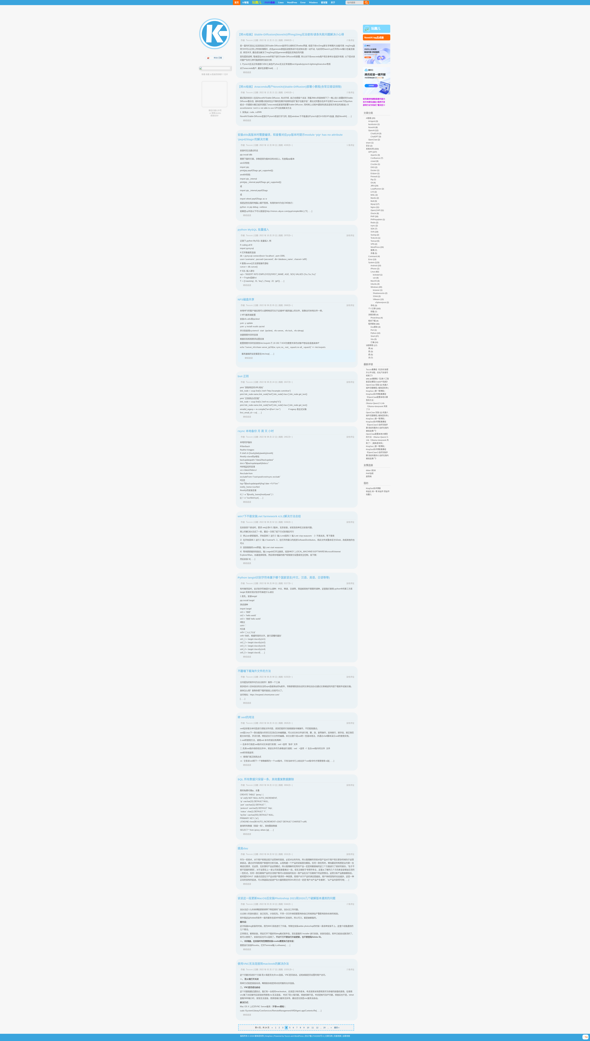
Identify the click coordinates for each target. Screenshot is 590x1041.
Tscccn (249, 40)
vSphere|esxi (380, 302)
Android (374, 266)
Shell (373, 336)
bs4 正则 (243, 376)
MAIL (373, 195)
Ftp (372, 180)
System (371, 262)
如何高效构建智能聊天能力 (374, 99)
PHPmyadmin (376, 219)
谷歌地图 (346, 1036)
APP (370, 152)
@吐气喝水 (208, 57)
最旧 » (336, 1028)
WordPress (292, 2)
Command (372, 256)
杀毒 (372, 253)
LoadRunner (376, 189)
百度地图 (337, 1036)
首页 (236, 2)
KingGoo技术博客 (373, 488)
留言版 (324, 2)
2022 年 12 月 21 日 (268, 40)
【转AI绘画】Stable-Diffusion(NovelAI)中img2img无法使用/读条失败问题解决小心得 (291, 34)
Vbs (372, 339)
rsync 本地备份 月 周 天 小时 (256, 431)
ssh (374, 278)
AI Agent (371, 121)
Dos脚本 (374, 327)
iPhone (374, 269)
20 (324, 1028)
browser (376, 290)
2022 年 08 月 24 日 (268, 382)
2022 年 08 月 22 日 (268, 437)
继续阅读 (247, 72)
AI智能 (245, 2)
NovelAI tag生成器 (374, 37)
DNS (373, 167)
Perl (372, 330)
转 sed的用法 (246, 717)
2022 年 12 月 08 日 (268, 145)
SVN (372, 232)
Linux (281, 2)
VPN (372, 244)
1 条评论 (350, 145)
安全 (368, 146)
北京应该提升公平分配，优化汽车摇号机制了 (377, 372)
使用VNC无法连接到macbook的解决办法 (263, 963)
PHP (372, 216)
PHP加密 (370, 473)
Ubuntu (374, 284)
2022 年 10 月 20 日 (268, 235)
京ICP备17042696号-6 (314, 1036)
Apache (374, 155)
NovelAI (371, 127)
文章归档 (328, 1036)
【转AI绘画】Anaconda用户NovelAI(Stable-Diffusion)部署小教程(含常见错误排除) (290, 86)
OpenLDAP (375, 210)
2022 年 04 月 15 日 (268, 723)
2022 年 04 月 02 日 (268, 854)
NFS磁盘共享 (246, 299)
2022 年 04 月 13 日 (268, 785)
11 (313, 1028)
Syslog (373, 235)
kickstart (376, 275)
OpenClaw (372, 140)
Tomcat (374, 241)
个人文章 (372, 309)
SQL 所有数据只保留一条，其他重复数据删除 (266, 779)
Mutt (372, 201)
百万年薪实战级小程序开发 (374, 102)
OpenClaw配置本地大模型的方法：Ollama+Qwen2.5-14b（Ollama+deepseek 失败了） (377, 403)
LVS (372, 192)
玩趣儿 (375, 28)
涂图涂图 (372, 315)
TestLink (374, 238)
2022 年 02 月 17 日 (268, 969)
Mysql (373, 204)
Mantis (373, 198)
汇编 (372, 342)
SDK (372, 229)
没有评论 (350, 235)
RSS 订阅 (218, 58)
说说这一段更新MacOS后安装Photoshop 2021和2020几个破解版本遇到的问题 (286, 898)
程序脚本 (372, 324)
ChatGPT (374, 137)
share (368, 143)
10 (308, 1028)
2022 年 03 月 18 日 (268, 904)
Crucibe (374, 164)
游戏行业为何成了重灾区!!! (374, 105)
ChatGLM (375, 134)
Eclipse (374, 173)
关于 (333, 2)
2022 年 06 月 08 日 (268, 677)
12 (317, 1028)
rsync (373, 226)
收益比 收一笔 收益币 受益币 (377, 491)
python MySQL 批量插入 (253, 229)
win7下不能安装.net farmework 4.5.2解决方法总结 (269, 516)
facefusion (372, 124)
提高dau (243, 848)
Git (372, 183)
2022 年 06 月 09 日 (268, 583)
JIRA (372, 186)
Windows (313, 2)
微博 (372, 250)
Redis (373, 223)
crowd (373, 161)
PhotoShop (375, 318)
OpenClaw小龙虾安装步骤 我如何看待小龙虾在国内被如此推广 (377, 428)
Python (373, 333)
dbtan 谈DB (371, 470)
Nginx (373, 207)
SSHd (375, 296)
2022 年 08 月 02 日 (268, 522)
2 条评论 (350, 40)
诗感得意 (369, 345)
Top (586, 1037)
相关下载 (372, 321)
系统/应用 (370, 149)
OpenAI (371, 130)
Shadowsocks (379, 293)
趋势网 (369, 477)
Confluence (375, 158)
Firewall (374, 176)
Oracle (373, 213)
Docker (374, 170)
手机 (372, 305)
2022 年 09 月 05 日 (268, 305)
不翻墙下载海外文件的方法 (254, 671)
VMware (376, 299)
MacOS (374, 281)
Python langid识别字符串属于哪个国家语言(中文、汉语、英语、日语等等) (284, 577)
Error (303, 2)
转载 (372, 312)
